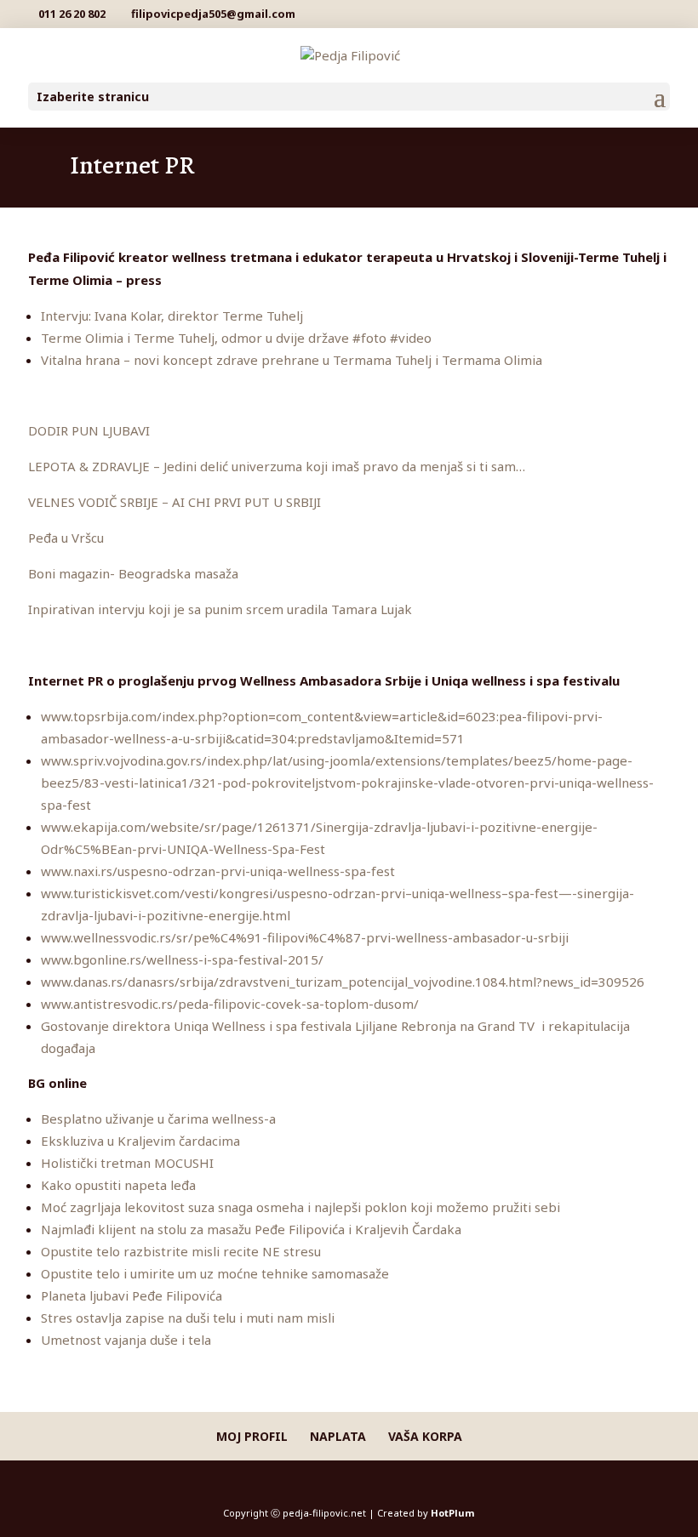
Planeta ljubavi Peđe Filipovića (131, 1295)
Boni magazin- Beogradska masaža (133, 573)
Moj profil (252, 1436)
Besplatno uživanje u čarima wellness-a (158, 1118)
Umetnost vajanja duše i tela (126, 1339)
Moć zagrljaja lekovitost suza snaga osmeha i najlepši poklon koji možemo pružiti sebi (300, 1206)
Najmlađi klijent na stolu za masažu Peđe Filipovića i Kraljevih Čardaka (251, 1229)
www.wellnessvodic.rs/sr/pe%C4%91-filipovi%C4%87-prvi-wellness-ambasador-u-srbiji (305, 937)
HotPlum (452, 1512)
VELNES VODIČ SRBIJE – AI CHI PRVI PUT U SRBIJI (174, 501)
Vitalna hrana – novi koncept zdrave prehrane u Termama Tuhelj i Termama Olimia (291, 359)
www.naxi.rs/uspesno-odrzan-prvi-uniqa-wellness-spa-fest (218, 871)
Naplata (338, 1436)
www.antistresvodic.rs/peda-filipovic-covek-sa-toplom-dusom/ (230, 1003)
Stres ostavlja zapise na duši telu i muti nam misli (188, 1317)
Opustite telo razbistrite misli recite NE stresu (181, 1251)
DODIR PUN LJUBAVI (89, 430)
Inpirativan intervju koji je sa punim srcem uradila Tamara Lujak (220, 609)
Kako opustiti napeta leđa (118, 1184)
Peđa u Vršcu (66, 537)
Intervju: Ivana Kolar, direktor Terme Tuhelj (172, 315)
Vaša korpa (425, 1436)
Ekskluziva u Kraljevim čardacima (140, 1140)
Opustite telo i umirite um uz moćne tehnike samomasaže (215, 1273)
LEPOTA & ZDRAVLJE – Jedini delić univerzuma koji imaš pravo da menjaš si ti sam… (276, 466)
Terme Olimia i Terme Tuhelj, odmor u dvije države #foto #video (236, 337)
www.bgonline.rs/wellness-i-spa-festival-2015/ (182, 959)
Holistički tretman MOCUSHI (127, 1162)
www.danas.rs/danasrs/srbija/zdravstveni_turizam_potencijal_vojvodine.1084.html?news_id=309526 (342, 981)
